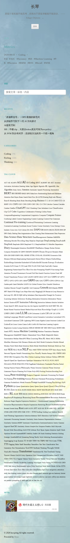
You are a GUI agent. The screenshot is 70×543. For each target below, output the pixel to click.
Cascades (61, 204)
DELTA (51, 230)
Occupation (17, 357)
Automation (55, 190)
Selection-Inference (30, 416)
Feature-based (17, 270)
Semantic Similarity (26, 419)
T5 (25, 441)
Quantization (25, 386)
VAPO (6, 459)
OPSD (6, 357)
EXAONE (46, 255)
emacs (24, 473)
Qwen (41, 386)
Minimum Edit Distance (19, 342)
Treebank (51, 452)
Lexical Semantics (39, 317)
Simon (27, 426)
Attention (25, 190)
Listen (20, 324)
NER (10, 349)
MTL (11, 331)
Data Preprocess (59, 233)
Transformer (25, 451)
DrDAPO (29, 252)
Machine (16, 331)
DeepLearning (49, 241)
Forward (28, 273)
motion (35, 477)
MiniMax (7, 342)
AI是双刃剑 (9, 125)
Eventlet (7, 266)
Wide (33, 466)
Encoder (45, 262)
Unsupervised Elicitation (45, 455)
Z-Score (6, 470)
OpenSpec (29, 360)
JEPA (16, 306)
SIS (43, 408)
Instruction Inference (44, 302)
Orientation (37, 360)
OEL (54, 353)
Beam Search (23, 197)
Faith (43, 266)
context (19, 473)
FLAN (34, 266)
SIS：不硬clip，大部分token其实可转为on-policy (27, 129)
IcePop (25, 295)
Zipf (43, 470)
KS (30, 59)
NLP (25, 349)
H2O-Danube (53, 288)
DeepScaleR (60, 241)
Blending (13, 201)
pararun (9, 480)
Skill (53, 426)
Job (31, 306)
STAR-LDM (8, 412)
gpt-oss (51, 473)
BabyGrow (34, 193)
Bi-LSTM (39, 197)
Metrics (9, 47)
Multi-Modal (34, 346)
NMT (35, 350)
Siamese (61, 423)
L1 (58, 309)
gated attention (43, 473)
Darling (14, 233)
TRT (47, 441)
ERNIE (26, 255)
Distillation (39, 248)
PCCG (47, 360)
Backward (51, 193)
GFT (45, 277)
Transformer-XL (38, 452)
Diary (7, 247)
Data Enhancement (47, 233)
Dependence (59, 244)
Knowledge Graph (49, 309)
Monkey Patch (9, 346)
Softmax (33, 430)
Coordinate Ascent (25, 226)
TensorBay (27, 444)
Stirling (61, 433)
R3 (16, 390)
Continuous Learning (50, 222)
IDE (15, 295)
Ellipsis (48, 259)
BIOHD (18, 193)
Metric (48, 339)
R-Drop (62, 386)
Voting (48, 463)
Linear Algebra (40, 321)
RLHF (16, 394)
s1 (20, 480)
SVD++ (28, 412)
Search (60, 412)
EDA (5, 255)
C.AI (48, 201)
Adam (27, 186)
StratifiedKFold (16, 437)
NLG (15, 350)
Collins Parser (46, 212)
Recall (39, 63)
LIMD (6, 313)
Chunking (33, 208)
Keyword (34, 309)
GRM (25, 281)
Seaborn (54, 412)
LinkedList (8, 324)
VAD (61, 455)
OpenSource (22, 360)
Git (30, 284)
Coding (22, 55)
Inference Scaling (25, 299)
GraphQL (25, 288)
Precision (12, 63)
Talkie (17, 444)
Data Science (10, 237)
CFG (10, 204)
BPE (28, 193)
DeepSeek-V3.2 (29, 244)
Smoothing (18, 430)
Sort (38, 430)
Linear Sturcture (51, 321)
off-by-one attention (58, 477)
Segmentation (19, 416)
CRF (33, 204)
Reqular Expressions (31, 405)
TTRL (59, 441)
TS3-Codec (53, 441)
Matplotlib (49, 335)
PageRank (32, 364)
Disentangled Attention (18, 248)
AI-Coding (30, 182)
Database (50, 237)
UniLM (18, 455)
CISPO (15, 204)
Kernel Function (14, 309)
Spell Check (61, 430)
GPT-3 (12, 281)
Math (43, 335)
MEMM (37, 328)
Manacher (55, 331)
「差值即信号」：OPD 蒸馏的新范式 (22, 117)
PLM (14, 364)
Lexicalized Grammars (11, 321)
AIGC (38, 183)
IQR (20, 295)
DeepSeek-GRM (18, 244)
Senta (36, 419)
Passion (12, 368)
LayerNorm (28, 317)
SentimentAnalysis (46, 423)
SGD (39, 408)
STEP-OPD (17, 412)
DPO (5, 233)
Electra (38, 259)
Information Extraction (40, 299)
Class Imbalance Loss (44, 208)
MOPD (59, 328)
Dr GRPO (22, 252)
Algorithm (8, 190)
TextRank (36, 448)
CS (41, 204)
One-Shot (25, 357)
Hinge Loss (20, 291)
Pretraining (50, 379)
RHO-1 (6, 394)
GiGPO (26, 284)
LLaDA (42, 313)
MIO (45, 328)
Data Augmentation (24, 233)
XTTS (63, 466)
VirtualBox (61, 459)
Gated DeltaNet (18, 284)
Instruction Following (28, 302)
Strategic (7, 437)
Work (44, 466)
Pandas (56, 364)
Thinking (8, 162)
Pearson (18, 368)
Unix (34, 455)
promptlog (15, 480)
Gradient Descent (10, 288)
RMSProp (37, 394)
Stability (29, 433)
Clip (5, 212)
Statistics (54, 433)
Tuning (57, 452)
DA (28, 230)
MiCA (53, 339)
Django (46, 248)
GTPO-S (57, 281)
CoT (9, 212)
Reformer (7, 401)
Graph (18, 288)
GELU (41, 277)
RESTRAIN (46, 390)
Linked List (61, 321)
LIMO (12, 313)
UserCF (56, 455)
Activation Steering (18, 186)
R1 (5, 389)
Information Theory (54, 299)
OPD (63, 353)
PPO (22, 364)
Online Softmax (46, 357)
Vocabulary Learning (26, 463)
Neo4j (64, 350)
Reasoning (27, 397)
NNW (39, 350)
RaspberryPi (9, 397)
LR (54, 313)
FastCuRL (48, 266)
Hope (26, 291)
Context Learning (37, 219)
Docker (52, 248)
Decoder (14, 241)
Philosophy (25, 368)
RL (11, 393)
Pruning (49, 382)
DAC (31, 230)
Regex (13, 401)
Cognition (21, 212)
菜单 (35, 26)
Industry (14, 299)
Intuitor (54, 302)
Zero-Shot (22, 470)
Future (20, 277)
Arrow (19, 190)
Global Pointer (37, 284)
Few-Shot (26, 270)
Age (31, 186)
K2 (47, 306)
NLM (20, 350)
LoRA (29, 324)
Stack (43, 433)
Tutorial (7, 455)
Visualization (8, 463)
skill (23, 480)
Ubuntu (12, 455)
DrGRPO (36, 252)
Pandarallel (49, 364)
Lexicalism (49, 317)
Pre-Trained (60, 375)
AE (9, 183)
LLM (23, 313)
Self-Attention (43, 416)
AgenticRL (52, 186)
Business (41, 201)
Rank (63, 394)
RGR (56, 390)
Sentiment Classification (31, 423)
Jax (29, 306)
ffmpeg (35, 473)
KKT (55, 306)
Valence (25, 459)
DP (65, 230)
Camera (55, 204)
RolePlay (62, 405)
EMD (13, 255)
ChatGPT (21, 208)
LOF (50, 313)
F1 (20, 266)
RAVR (24, 390)
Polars (29, 371)
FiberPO (48, 270)
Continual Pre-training (15, 222)
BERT (7, 193)
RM (20, 394)
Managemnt (8, 335)
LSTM (58, 313)
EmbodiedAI (36, 262)
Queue (36, 386)
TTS (6, 444)
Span (43, 430)
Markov (25, 335)
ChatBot (12, 208)
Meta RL (42, 339)
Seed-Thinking (9, 416)
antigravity (53, 470)
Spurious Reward (10, 433)
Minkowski (32, 342)
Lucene (14, 328)
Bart (12, 197)
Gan (62, 281)
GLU (49, 277)
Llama (24, 324)
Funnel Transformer (11, 277)
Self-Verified (53, 416)
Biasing (45, 197)
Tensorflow (35, 444)
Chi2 (28, 208)
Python (8, 386)
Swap (15, 441)
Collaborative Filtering (33, 212)
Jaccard (21, 306)
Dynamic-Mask (57, 252)
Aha (57, 186)
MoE (38, 342)
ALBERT (44, 183)
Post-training (18, 374)
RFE (52, 390)
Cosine (34, 226)
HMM (60, 288)
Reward (49, 405)
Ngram (13, 353)
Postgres (30, 375)
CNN (24, 204)
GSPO (46, 281)
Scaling (39, 412)
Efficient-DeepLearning (18, 259)
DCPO (46, 230)
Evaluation (59, 262)
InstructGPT (14, 302)
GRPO (31, 280)
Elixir (43, 259)
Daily (10, 233)
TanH (21, 444)
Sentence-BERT (17, 423)
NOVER (45, 350)
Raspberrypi (18, 397)
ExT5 (12, 266)
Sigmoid (7, 426)
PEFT (57, 360)
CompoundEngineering (12, 215)
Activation (7, 186)
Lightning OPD (29, 321)
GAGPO (30, 277)
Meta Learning (32, 339)
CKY (20, 204)
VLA (15, 459)
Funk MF (59, 273)
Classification (58, 208)
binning (13, 473)
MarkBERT (18, 335)
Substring (47, 437)
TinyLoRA (8, 452)
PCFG (52, 360)
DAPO (37, 229)
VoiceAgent (37, 463)
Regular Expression (22, 401)
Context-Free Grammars (52, 219)
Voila (44, 463)
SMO (51, 408)
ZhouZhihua (37, 470)
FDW (29, 266)
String (31, 437)
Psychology (56, 382)
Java (25, 306)
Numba (44, 353)
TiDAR (56, 448)
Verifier (43, 459)
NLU (30, 350)
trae (35, 480)
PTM (27, 364)
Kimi (39, 309)
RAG (20, 390)
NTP (50, 350)
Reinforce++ (33, 401)
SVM (34, 412)
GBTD (36, 277)
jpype (6, 477)
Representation (17, 405)
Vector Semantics (34, 459)
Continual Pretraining (34, 222)
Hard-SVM (11, 291)
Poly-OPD (35, 371)
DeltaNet (52, 244)
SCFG (31, 408)
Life (21, 320)
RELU (34, 390)
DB (42, 230)
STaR (23, 412)
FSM (38, 266)
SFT (35, 408)
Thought (50, 448)
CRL (37, 204)
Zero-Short (13, 470)
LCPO (61, 309)
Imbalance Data (33, 295)
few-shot (30, 473)
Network (7, 353)
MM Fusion (52, 328)
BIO (13, 193)
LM (47, 313)
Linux (15, 324)
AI (6, 59)
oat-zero (48, 477)
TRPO (42, 441)
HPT (5, 291)
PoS (25, 371)
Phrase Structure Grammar (39, 368)
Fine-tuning (55, 270)
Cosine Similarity (44, 226)
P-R (43, 360)
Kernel (6, 309)
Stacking (48, 433)
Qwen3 (46, 386)
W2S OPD (61, 463)
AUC (12, 59)
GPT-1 (62, 277)
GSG (41, 281)
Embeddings (9, 262)
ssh (30, 480)
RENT (39, 390)
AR (49, 183)
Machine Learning (43, 59)
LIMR (17, 313)
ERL (22, 255)
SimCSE (14, 426)
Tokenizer (15, 452)
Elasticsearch (31, 259)
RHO (60, 390)
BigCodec (52, 197)
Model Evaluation (46, 342)
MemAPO (22, 339)
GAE (25, 277)
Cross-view (14, 230)
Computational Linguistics (29, 215)
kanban (10, 477)
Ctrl (19, 230)
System (20, 441)
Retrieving (41, 405)
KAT (50, 306)
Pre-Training (8, 379)
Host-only (31, 291)
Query (32, 386)
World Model (51, 466)
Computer (42, 215)
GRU (37, 281)
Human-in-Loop (51, 291)
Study (36, 437)
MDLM (31, 328)
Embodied (17, 262)
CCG (60, 201)
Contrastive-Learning (11, 226)
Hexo (16, 537)
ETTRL (32, 255)
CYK (44, 204)
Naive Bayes (56, 350)
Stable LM (36, 433)
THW (34, 441)
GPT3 (17, 281)
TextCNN (29, 448)
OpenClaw (13, 360)
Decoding (21, 241)
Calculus (49, 204)
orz (5, 480)
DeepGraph (39, 241)
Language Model (17, 317)
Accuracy (22, 59)
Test (40, 444)
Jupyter (35, 306)
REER (29, 390)
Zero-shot (29, 470)
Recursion (54, 397)
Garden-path (8, 284)
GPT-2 (6, 281)
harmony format (59, 473)
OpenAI (6, 360)
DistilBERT (31, 248)
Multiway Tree (60, 346)
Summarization (57, 437)
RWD (59, 394)
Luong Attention (23, 328)
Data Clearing (36, 233)
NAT (5, 350)
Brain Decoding (26, 201)
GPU (21, 281)
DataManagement (39, 237)
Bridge (34, 201)
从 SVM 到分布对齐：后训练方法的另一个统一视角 (29, 133)
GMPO (54, 277)
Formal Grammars (18, 273)
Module (55, 342)
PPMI (19, 364)
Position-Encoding (52, 371)
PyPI (63, 382)
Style (41, 437)
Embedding (56, 259)
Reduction (62, 397)
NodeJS (19, 353)
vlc (41, 480)
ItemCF (11, 306)
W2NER (54, 462)
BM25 (24, 193)
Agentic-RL (43, 186)
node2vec (41, 477)
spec (26, 480)
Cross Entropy (55, 226)
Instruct (6, 302)
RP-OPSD (52, 394)
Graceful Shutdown (53, 284)
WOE (47, 63)
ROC (31, 63)
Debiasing (7, 241)
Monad (61, 342)
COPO (29, 204)
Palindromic (40, 364)
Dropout (48, 252)
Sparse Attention (50, 430)
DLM (57, 230)
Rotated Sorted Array (11, 408)
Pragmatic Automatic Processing (44, 375)
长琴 (35, 6)
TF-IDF (29, 441)
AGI (19, 182)
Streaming (25, 437)
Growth (44, 287)
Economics (54, 255)
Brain (18, 201)
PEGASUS (8, 364)
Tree (45, 452)
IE (18, 295)
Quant (18, 386)
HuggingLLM (40, 291)
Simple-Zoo (34, 426)
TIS (38, 441)
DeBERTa (56, 237)
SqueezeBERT (21, 433)
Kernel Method (26, 309)
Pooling (42, 371)
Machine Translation (45, 331)
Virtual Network (51, 459)
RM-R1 (25, 394)
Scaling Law (47, 412)
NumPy (38, 353)
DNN (61, 230)
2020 (6, 38)
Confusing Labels (10, 219)
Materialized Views (34, 335)
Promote (28, 382)
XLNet (58, 466)
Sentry (56, 423)
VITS (11, 459)
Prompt (34, 382)
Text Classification (48, 444)
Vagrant (19, 459)
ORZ (10, 357)
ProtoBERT (42, 382)
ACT (5, 183)
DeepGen (32, 241)
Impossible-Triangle (45, 295)
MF (42, 328)
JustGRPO (42, 306)
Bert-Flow (31, 197)
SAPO (26, 408)
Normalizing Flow (28, 353)
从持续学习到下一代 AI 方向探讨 (20, 121)
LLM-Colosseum (33, 313)
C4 (52, 201)
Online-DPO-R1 (58, 357)
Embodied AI (26, 262)
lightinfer (29, 477)
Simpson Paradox (45, 426)
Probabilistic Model (17, 382)
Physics (14, 371)
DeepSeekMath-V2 (41, 244)
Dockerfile (14, 252)
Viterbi (16, 463)
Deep (27, 241)
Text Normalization (18, 448)
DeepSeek (8, 244)
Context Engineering (24, 219)
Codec (14, 212)
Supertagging (8, 441)
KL (58, 306)
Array (15, 190)
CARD (55, 201)
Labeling (7, 317)
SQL (55, 408)
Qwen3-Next (54, 386)
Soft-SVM (26, 430)
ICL (12, 295)
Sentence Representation (46, 419)
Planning (20, 371)
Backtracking (42, 193)
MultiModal (43, 346)
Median (16, 339)
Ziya (47, 470)
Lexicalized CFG (59, 317)
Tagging (11, 444)
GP (58, 277)
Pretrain (35, 379)
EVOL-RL (39, 255)
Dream (42, 252)
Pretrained (42, 379)
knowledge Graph (19, 477)
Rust (21, 408)
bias (9, 473)
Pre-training (19, 378)
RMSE (23, 63)
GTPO (51, 281)
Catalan (6, 208)
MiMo (58, 339)
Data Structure (24, 237)
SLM (47, 408)
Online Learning (34, 357)
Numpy (49, 353)
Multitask (51, 346)
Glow (44, 284)
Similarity (21, 426)
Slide (11, 430)
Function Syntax (49, 273)
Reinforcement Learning (46, 401)
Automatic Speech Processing (40, 190)
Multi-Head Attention (21, 346)
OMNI (59, 353)
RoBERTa (55, 405)
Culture (24, 230)
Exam (16, 266)
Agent (35, 186)
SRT (62, 408)
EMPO (17, 255)
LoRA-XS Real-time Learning (42, 324)
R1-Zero (11, 389)
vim (38, 480)
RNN (43, 394)
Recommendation (43, 397)
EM (9, 255)
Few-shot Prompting (37, 270)
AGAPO (13, 183)
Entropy (51, 262)
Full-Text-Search (37, 273)
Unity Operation (26, 455)
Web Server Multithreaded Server (19, 466)
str (32, 480)
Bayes (16, 197)
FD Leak (24, 266)
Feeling (7, 158)
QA (14, 386)
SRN (59, 408)
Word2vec (38, 466)
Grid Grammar (34, 288)
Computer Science (54, 215)
